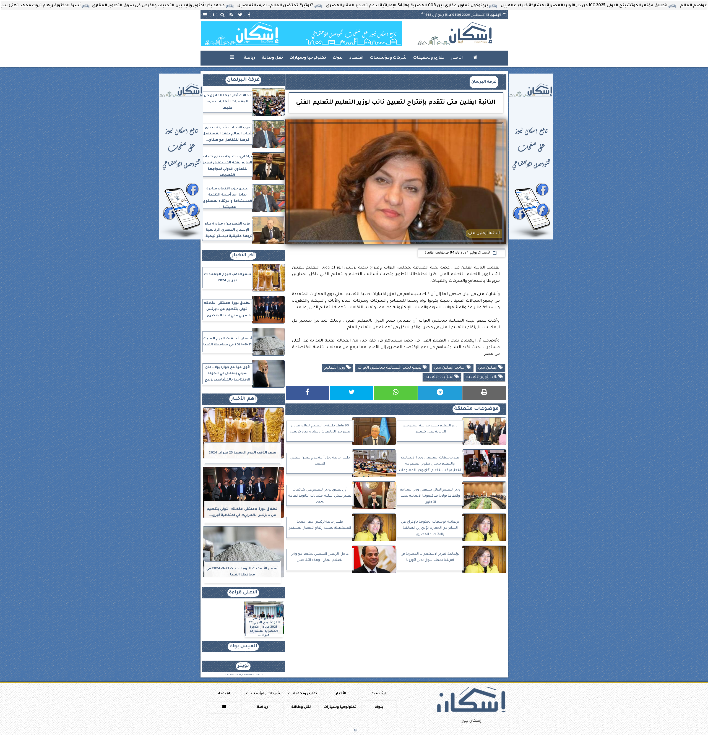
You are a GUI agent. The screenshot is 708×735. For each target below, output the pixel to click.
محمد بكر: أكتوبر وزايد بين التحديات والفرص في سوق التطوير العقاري (199, 6)
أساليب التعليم (439, 377)
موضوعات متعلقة (476, 409)
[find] (222, 14)
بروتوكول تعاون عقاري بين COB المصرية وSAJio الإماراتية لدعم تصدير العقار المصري (448, 6)
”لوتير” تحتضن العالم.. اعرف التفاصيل (316, 6)
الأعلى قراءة (243, 592)
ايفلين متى (488, 368)
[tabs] (205, 14)
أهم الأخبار (243, 399)
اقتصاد (356, 58)
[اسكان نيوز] (301, 33)
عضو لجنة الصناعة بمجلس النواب (390, 368)
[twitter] (240, 14)
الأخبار (457, 58)
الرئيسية (379, 694)
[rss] (231, 14)
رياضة (249, 58)
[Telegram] (440, 393)
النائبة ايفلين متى (450, 368)
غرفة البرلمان (483, 82)
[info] (213, 14)
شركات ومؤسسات (388, 58)
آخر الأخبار (243, 255)
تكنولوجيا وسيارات (308, 58)
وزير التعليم (335, 368)
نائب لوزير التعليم (482, 377)
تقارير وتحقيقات (428, 58)
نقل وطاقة (272, 58)
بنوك (338, 58)
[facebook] (249, 14)
